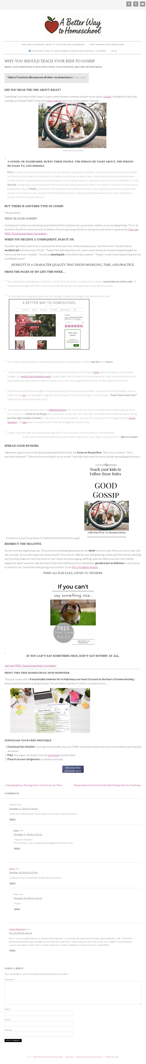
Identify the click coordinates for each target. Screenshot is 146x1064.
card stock (53, 755)
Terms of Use (112, 1057)
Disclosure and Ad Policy (89, 1057)
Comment (10, 979)
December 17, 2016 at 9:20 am (23, 808)
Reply (12, 819)
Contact (70, 1057)
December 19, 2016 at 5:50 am (28, 898)
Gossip (107, 96)
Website (8, 1030)
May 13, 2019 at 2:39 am (20, 933)
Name (8, 1009)
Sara (24, 422)
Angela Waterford (17, 929)
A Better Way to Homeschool (73, 24)
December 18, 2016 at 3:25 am (23, 872)
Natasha (12, 422)
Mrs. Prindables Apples (85, 567)
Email (8, 1019)
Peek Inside (80, 77)
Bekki (16, 830)
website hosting (57, 409)
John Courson (53, 100)
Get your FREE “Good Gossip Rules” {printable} (30, 665)
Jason (12, 868)
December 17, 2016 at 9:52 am (28, 834)
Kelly (96, 372)
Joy (24, 395)
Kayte (132, 418)
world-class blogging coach (36, 376)
